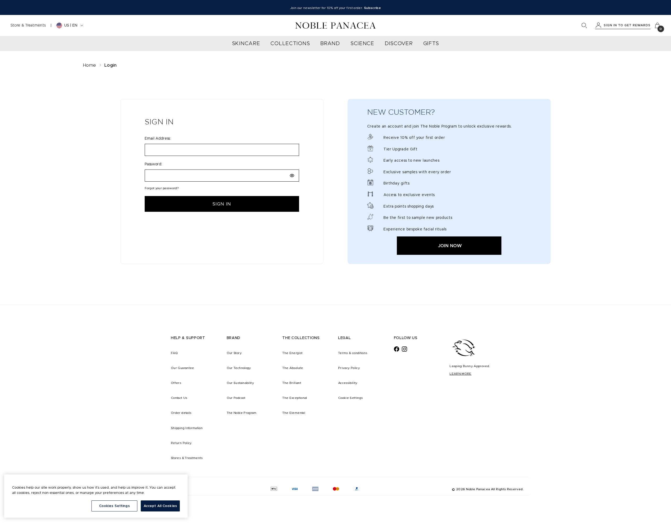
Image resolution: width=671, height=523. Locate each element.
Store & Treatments (28, 25)
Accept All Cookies (160, 506)
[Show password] (292, 175)
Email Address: (158, 138)
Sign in (222, 204)
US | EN (71, 25)
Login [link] (110, 65)
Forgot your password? (162, 188)
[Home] (335, 25)
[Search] (584, 25)
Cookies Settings (114, 506)
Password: (153, 164)
